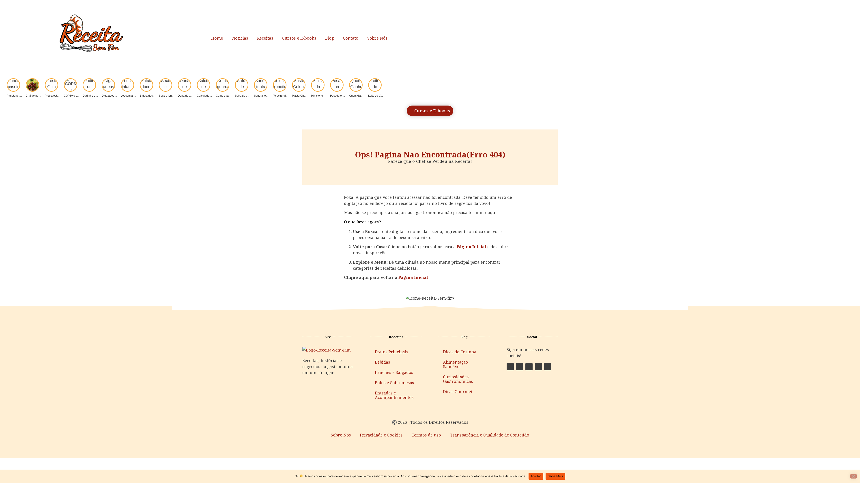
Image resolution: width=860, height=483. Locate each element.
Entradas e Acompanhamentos (394, 395)
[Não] (853, 476)
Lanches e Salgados (394, 372)
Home (217, 38)
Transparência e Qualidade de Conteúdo (489, 435)
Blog (329, 38)
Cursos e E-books (299, 38)
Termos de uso (426, 435)
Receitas (265, 38)
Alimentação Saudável (455, 364)
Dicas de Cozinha (459, 351)
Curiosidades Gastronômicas (458, 379)
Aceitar (536, 476)
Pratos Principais (391, 351)
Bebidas (382, 362)
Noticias (240, 38)
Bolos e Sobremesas (394, 382)
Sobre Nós (377, 38)
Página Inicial (413, 277)
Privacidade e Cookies (381, 435)
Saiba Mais (555, 476)
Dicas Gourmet (458, 391)
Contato (350, 38)
